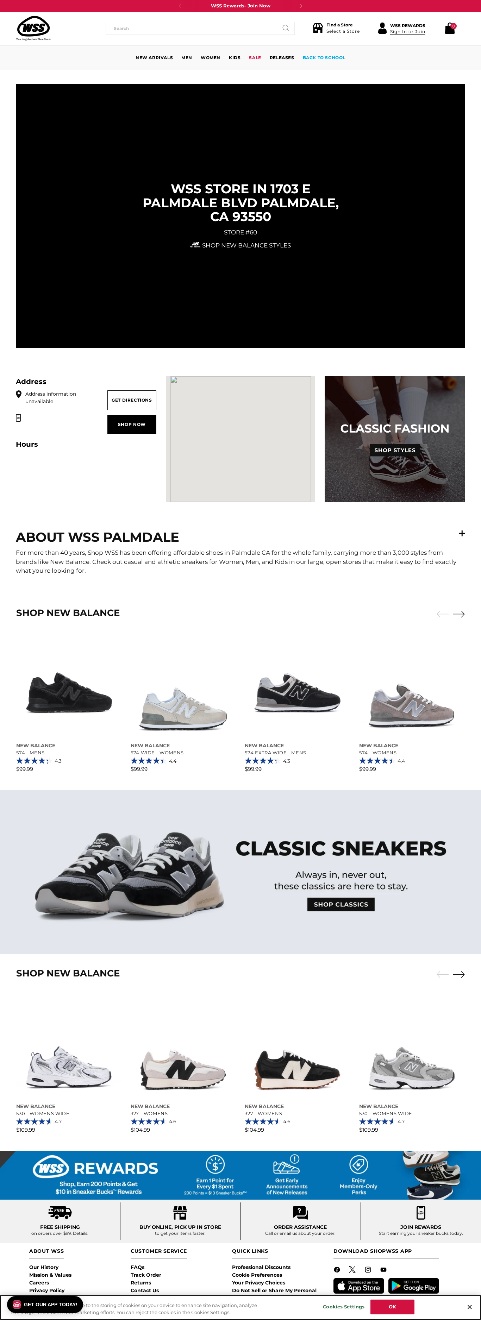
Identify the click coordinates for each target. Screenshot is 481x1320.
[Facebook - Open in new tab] (337, 1271)
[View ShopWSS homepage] (33, 28)
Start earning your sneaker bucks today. (421, 1233)
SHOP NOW (132, 424)
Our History (43, 1267)
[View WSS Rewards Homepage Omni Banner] (240, 1175)
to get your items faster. (180, 1233)
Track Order (146, 1275)
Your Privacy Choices (258, 1283)
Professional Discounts (261, 1267)
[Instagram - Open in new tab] (368, 1271)
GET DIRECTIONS (132, 400)
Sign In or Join (407, 31)
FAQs (137, 1267)
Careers (39, 1283)
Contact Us (145, 1290)
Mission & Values (50, 1275)
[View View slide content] (240, 872)
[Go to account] (382, 28)
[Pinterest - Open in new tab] (353, 1271)
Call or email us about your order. (300, 1233)
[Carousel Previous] (443, 614)
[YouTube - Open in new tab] (384, 1271)
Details (80, 1233)
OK (392, 1306)
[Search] (285, 28)
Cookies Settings (343, 1306)
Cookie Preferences (257, 1274)
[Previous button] (180, 6)
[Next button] (301, 6)
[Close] (469, 1307)
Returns (141, 1283)
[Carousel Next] (459, 614)
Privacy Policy (46, 1290)
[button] (336, 28)
